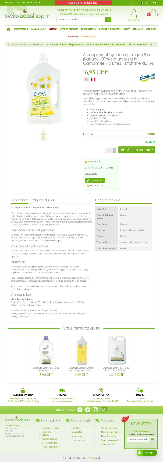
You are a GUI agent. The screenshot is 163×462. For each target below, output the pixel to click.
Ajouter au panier (140, 150)
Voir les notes (91, 173)
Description (19, 200)
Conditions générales (110, 439)
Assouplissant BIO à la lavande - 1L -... (46, 369)
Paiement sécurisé (49, 438)
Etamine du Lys (42, 200)
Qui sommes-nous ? (109, 427)
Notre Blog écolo (108, 436)
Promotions (76, 427)
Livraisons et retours (50, 427)
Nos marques (77, 436)
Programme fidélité (50, 442)
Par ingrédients (78, 439)
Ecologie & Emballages (45, 433)
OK (108, 19)
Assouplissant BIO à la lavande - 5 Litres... (116, 369)
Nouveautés (76, 431)
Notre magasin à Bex (110, 431)
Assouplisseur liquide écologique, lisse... (81, 369)
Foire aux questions (50, 446)
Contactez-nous (108, 443)
